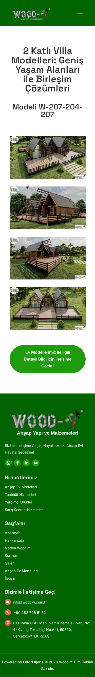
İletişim (10, 578)
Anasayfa (13, 533)
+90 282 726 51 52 (30, 612)
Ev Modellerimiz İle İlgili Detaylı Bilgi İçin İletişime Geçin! (47, 359)
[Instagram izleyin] (8, 462)
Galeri (10, 563)
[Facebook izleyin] (17, 462)
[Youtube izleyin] (35, 462)
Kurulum (11, 555)
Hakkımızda (14, 540)
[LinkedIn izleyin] (26, 462)
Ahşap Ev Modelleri (21, 571)
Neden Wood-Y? (18, 548)
